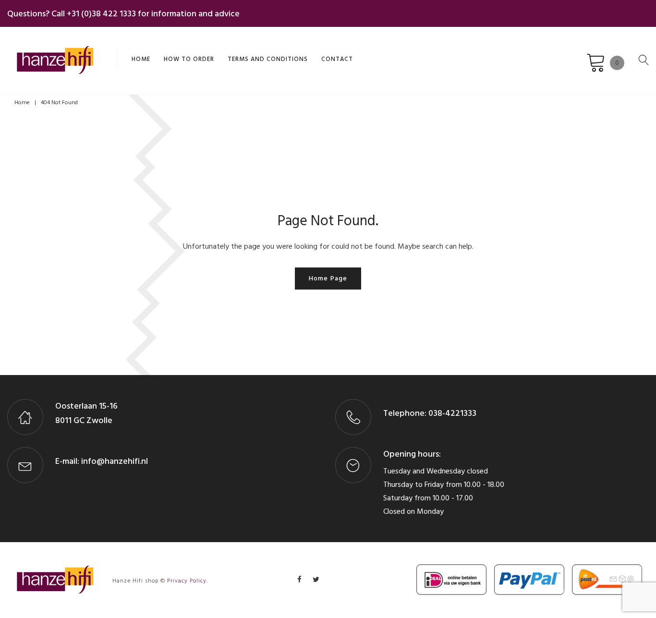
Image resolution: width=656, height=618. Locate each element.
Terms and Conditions (268, 59)
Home (141, 59)
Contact (337, 59)
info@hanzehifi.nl (114, 461)
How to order (189, 59)
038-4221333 (451, 413)
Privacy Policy (187, 580)
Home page (328, 278)
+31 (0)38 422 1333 (101, 14)
